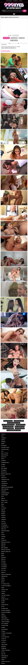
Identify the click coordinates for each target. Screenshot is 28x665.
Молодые (3, 557)
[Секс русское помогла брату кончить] (14, 197)
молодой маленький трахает (13, 430)
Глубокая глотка (5, 479)
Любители (3, 540)
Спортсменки (4, 629)
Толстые (3, 642)
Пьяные (3, 597)
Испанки (3, 517)
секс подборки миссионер (8, 424)
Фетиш (3, 652)
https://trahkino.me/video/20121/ (8, 47)
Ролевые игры (4, 608)
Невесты (3, 572)
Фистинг (3, 654)
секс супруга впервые (8, 426)
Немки (2, 578)
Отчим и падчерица (6, 585)
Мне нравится (9, 35)
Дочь (2, 496)
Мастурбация (4, 547)
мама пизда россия (20, 424)
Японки (3, 663)
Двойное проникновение (7, 487)
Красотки (3, 528)
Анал (2, 436)
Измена (3, 513)
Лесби (2, 538)
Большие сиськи (5, 447)
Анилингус (3, 437)
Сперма (3, 627)
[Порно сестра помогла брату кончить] (14, 182)
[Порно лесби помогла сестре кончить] (14, 136)
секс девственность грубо (14, 422)
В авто (3, 458)
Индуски (3, 515)
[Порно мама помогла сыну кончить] (14, 121)
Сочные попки (4, 625)
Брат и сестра (4, 453)
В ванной (3, 460)
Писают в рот (4, 589)
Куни (2, 532)
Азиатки (3, 434)
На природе (4, 564)
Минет (2, 555)
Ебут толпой (4, 502)
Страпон (3, 635)
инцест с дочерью (8, 420)
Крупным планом (5, 530)
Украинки (3, 646)
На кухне (3, 561)
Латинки (3, 536)
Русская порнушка (5, 610)
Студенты (3, 640)
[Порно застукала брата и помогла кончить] (14, 274)
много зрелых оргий (19, 426)
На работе (3, 568)
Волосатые (4, 472)
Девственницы (4, 489)
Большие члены (5, 449)
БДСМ (2, 443)
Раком (2, 602)
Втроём (3, 475)
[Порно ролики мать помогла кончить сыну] (14, 335)
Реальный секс (4, 604)
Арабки (3, 439)
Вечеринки (3, 470)
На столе (3, 570)
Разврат (3, 600)
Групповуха (4, 485)
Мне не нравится (10, 35)
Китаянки (3, 523)
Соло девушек (4, 623)
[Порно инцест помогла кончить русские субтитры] (14, 411)
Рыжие (3, 614)
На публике (4, 566)
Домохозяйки (4, 494)
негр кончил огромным (8, 428)
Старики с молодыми (6, 633)
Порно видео (9, 0)
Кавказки (3, 519)
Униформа (3, 648)
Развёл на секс (4, 599)
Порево (3, 593)
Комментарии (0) (14, 40)
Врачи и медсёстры (6, 473)
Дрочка (3, 498)
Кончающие (4, 525)
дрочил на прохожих (18, 420)
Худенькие (3, 657)
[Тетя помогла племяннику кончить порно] (14, 167)
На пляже (3, 563)
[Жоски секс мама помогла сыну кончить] (14, 319)
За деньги (3, 508)
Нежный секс (4, 576)
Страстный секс (5, 636)
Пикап (2, 587)
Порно (21, 0)
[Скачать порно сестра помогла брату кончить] (14, 350)
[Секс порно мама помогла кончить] (14, 151)
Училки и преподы (5, 650)
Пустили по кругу (5, 595)
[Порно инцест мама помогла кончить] (14, 106)
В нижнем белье (5, 462)
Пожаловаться (14, 38)
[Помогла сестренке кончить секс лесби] (14, 90)
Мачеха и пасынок (5, 549)
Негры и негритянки (6, 574)
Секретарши (4, 618)
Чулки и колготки (5, 661)
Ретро (2, 606)
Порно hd (16, 0)
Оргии (2, 582)
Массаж (3, 545)
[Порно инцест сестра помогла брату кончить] (14, 365)
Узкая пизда (4, 644)
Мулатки (3, 559)
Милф (2, 553)
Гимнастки (3, 477)
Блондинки (4, 445)
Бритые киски (4, 455)
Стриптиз (3, 638)
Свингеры (3, 616)
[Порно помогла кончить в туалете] (14, 75)
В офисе (3, 464)
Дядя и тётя (4, 500)
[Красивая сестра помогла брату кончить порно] (14, 396)
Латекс (3, 534)
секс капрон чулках (19, 428)
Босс (2, 451)
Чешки (2, 659)
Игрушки (3, 511)
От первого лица (5, 583)
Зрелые (3, 509)
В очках (3, 466)
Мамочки (3, 544)
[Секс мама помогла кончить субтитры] (14, 243)
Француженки (4, 655)
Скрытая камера (5, 621)
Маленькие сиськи (5, 542)
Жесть (2, 506)
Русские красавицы (6, 612)
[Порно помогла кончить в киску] (14, 60)
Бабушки (3, 441)
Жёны (2, 504)
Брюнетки (3, 456)
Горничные (4, 481)
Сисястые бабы (5, 619)
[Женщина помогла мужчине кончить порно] (14, 228)
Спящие (3, 631)
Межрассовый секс (6, 551)
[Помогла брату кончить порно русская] (14, 289)
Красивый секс (4, 527)
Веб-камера (4, 468)
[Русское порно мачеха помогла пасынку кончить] (14, 380)
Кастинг (3, 521)
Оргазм (3, 580)
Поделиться (21, 38)
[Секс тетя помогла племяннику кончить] (14, 258)
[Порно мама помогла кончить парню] (14, 213)
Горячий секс (4, 483)
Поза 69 (3, 591)
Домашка (3, 491)
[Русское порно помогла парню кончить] (14, 304)
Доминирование (5, 492)
